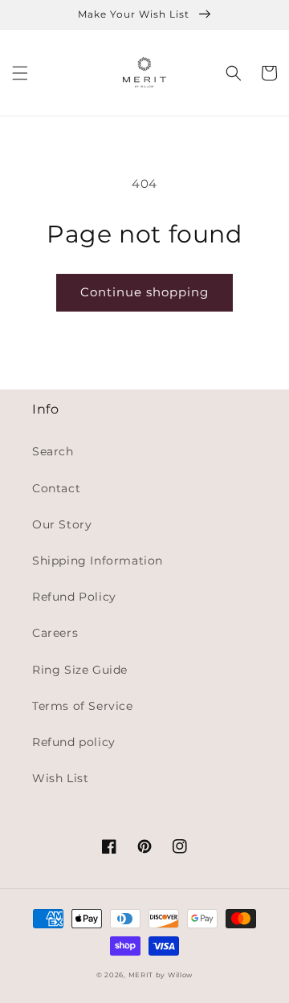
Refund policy (74, 742)
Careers (55, 633)
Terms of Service (82, 706)
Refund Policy (74, 596)
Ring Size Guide (80, 670)
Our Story (62, 524)
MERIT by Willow (160, 975)
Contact (56, 488)
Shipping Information (97, 560)
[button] (20, 73)
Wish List (60, 778)
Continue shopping (144, 292)
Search (53, 451)
